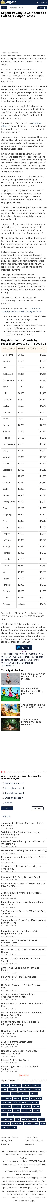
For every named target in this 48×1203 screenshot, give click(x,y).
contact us (40, 1197)
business (17, 1098)
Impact (36, 1123)
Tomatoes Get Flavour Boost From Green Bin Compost (22, 824)
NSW (30, 1090)
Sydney (41, 1119)
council (25, 1098)
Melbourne (12, 653)
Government (16, 1085)
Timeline (5, 816)
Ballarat (14, 659)
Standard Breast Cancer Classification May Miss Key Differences (23, 885)
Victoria (23, 653)
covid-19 (39, 1098)
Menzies (29, 662)
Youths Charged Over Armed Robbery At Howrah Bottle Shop (21, 1014)
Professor (6, 1094)
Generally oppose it (14, 793)
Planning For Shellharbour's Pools (18, 976)
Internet (5, 1127)
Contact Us (29, 1140)
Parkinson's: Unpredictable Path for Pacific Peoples (23, 858)
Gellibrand (34, 659)
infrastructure (33, 1102)
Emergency (13, 1115)
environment (24, 1094)
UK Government (8, 1119)
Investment (6, 1106)
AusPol (16, 1111)
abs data (38, 656)
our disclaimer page (25, 1201)
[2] (11, 1184)
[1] (9, 1184)
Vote (7, 808)
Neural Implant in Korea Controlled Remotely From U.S (19, 941)
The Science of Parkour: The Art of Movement (33, 706)
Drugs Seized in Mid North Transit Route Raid (22, 1004)
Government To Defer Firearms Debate (21, 877)
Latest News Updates (10, 1137)
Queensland (7, 1098)
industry (36, 1106)
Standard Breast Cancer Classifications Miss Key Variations (23, 921)
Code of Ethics (31, 1137)
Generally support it (15, 788)
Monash (29, 656)
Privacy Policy (6, 1140)
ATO (41, 653)
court (43, 1123)
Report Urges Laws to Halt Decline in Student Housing (20, 1068)
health (14, 1094)
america (28, 1123)
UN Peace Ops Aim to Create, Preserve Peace (20, 986)
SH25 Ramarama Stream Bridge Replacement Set (17, 1043)
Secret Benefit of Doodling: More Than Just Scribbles (32, 691)
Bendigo (24, 659)
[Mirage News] (8, 2)
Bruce (21, 656)
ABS (14, 656)
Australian (6, 656)
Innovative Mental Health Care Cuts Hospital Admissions (19, 932)
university (26, 1085)
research (23, 1090)
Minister (34, 1094)
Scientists (25, 1119)
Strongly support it (14, 783)
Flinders (5, 659)
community (36, 1085)
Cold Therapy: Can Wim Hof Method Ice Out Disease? (33, 676)
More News (24, 1075)
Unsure (8, 802)
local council (7, 1102)
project (36, 1111)
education (16, 1106)
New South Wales (20, 1102)
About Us (39, 1140)
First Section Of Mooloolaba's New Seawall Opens (23, 950)
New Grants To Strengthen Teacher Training (24, 850)
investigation (7, 1111)
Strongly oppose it (14, 797)
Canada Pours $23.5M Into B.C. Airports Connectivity (21, 867)
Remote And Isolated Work (15, 1060)
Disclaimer (5, 1144)
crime (4, 1115)
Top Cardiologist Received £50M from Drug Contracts (23, 912)
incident (13, 1127)
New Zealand (35, 1115)
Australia (33, 653)
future (34, 1119)
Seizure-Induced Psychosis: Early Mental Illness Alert (21, 894)
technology (26, 1106)
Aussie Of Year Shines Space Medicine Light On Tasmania (23, 842)
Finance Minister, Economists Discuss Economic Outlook (20, 1052)
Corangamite (7, 665)
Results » (37, 808)
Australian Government (12, 662)
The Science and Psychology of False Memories (31, 722)
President (6, 1123)
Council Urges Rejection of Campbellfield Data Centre (22, 903)
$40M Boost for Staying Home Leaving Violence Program (21, 833)
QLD (17, 1119)
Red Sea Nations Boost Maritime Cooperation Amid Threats (18, 995)
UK (32, 1098)
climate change (17, 1123)
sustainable (24, 1115)
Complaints (29, 1144)
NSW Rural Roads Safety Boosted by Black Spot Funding (22, 1032)
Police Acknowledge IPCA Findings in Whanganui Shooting (20, 1023)
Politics (4, 8)
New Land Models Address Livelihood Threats (20, 960)
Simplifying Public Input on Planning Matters (20, 969)
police (5, 1090)
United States (26, 1111)
